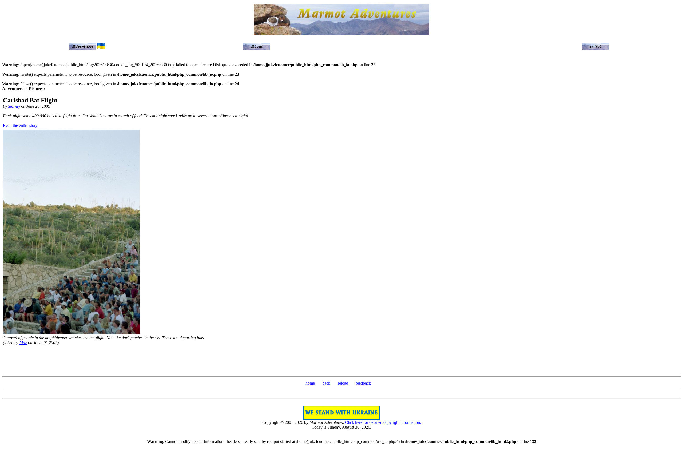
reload (343, 383)
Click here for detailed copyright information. (383, 422)
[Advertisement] (341, 359)
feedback (363, 383)
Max (23, 342)
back (326, 383)
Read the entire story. (20, 125)
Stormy (14, 106)
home (310, 383)
